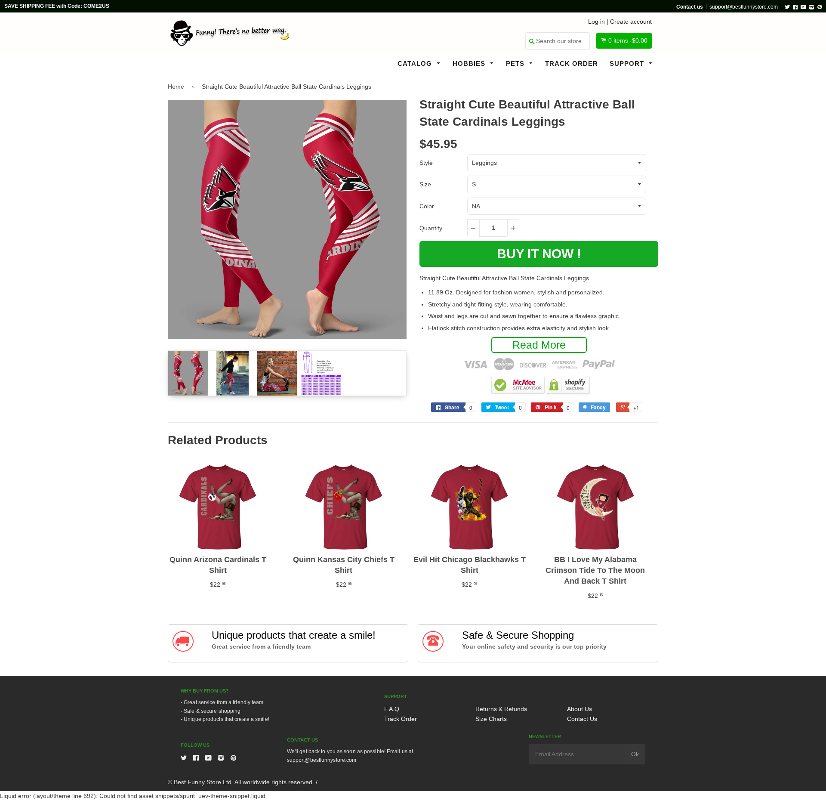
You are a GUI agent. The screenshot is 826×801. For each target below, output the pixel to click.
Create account (631, 21)
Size (425, 184)
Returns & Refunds (501, 708)
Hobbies (470, 63)
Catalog (416, 63)
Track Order (571, 63)
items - (627, 40)
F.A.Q (391, 708)
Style (426, 162)
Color (426, 206)
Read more (539, 345)
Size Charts (491, 718)
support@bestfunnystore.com (743, 7)
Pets (516, 63)
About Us (579, 708)
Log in (596, 21)
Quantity (430, 228)
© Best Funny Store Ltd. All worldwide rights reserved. (241, 782)
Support (628, 63)
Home (176, 86)
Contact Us (582, 718)
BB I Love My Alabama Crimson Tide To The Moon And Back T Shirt (595, 570)
